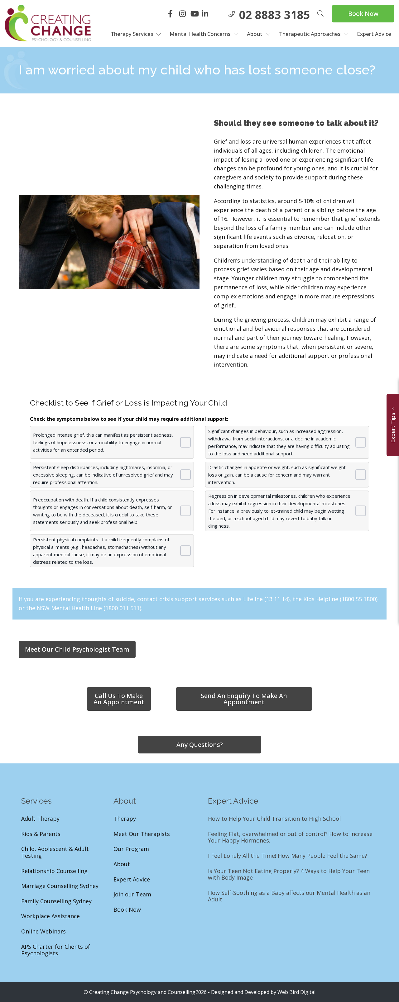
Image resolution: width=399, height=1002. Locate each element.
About (254, 33)
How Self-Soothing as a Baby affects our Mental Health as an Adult (289, 896)
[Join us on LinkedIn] (206, 14)
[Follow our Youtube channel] (195, 14)
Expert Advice (374, 33)
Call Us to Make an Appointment (119, 698)
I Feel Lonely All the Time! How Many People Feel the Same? (287, 855)
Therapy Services (132, 33)
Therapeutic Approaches (309, 33)
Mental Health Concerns (200, 33)
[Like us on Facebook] (172, 14)
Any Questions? (199, 744)
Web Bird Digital (296, 992)
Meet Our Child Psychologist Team (77, 649)
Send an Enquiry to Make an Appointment (244, 698)
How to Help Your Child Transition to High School (274, 818)
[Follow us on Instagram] (184, 14)
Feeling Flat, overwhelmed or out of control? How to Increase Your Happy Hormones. (290, 837)
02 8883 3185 (274, 14)
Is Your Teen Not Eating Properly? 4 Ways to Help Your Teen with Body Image (289, 874)
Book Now (363, 13)
